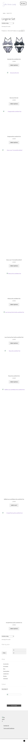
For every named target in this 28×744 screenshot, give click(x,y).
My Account (4, 741)
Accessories (6, 664)
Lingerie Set (6, 673)
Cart (21, 740)
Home (4, 13)
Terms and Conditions (9, 728)
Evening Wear (6, 671)
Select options (14, 65)
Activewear (5, 666)
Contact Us (6, 725)
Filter (4, 653)
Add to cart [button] (14, 505)
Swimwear (5, 678)
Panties (5, 676)
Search (14, 741)
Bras (4, 668)
